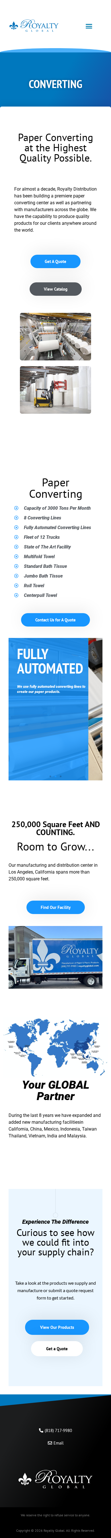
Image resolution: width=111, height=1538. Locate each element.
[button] (88, 26)
